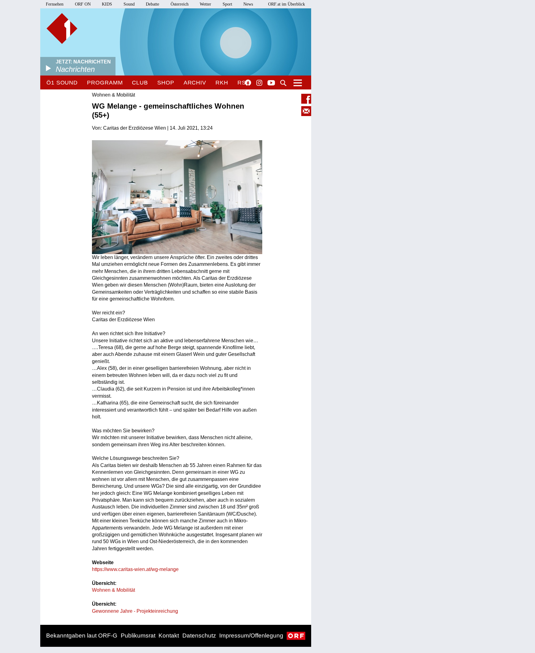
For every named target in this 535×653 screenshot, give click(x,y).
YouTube (271, 83)
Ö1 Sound (62, 83)
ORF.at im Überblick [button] (286, 4)
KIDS (107, 4)
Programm (105, 83)
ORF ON (83, 4)
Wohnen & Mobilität (113, 590)
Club (140, 83)
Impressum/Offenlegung (251, 635)
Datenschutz (199, 635)
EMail (306, 111)
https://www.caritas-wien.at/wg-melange (135, 569)
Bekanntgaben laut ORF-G (81, 635)
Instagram (259, 83)
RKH (221, 83)
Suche (283, 83)
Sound (129, 4)
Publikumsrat (138, 635)
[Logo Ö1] (61, 28)
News (248, 4)
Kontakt (169, 635)
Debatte (152, 4)
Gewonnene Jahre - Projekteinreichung (135, 611)
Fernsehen (54, 4)
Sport (227, 4)
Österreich (180, 4)
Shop (165, 83)
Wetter (205, 4)
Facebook (248, 83)
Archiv (195, 83)
